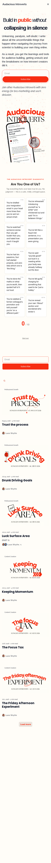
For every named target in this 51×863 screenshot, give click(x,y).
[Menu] (48, 4)
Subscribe (25, 79)
